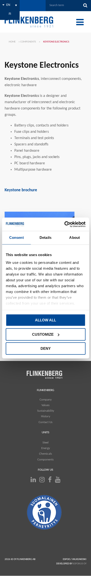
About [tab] (74, 237)
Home (12, 42)
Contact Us (45, 422)
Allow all (45, 320)
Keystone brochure (21, 190)
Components (28, 42)
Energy (45, 448)
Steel (45, 442)
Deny (46, 348)
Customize (43, 334)
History (45, 416)
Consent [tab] (16, 237)
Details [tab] (45, 237)
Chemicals (45, 453)
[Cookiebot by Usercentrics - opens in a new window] (64, 224)
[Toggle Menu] (80, 22)
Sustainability (45, 410)
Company (46, 399)
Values (45, 405)
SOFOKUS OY (79, 563)
